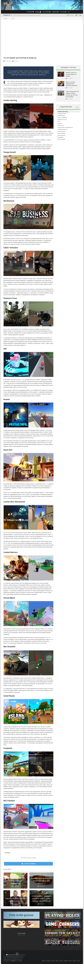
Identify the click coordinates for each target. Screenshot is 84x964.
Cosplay (74, 960)
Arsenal (60, 123)
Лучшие (29, 12)
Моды (37, 12)
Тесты (62, 12)
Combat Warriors (62, 129)
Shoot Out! (61, 125)
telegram (13, 960)
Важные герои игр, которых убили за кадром (71, 74)
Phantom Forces (62, 119)
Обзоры (61, 960)
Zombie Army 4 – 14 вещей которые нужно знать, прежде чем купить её (41, 898)
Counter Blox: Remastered (65, 127)
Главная (5, 18)
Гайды (56, 960)
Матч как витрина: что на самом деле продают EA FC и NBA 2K (31, 15)
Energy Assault (62, 113)
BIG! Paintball (61, 139)
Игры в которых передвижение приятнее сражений (71, 83)
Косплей (46, 12)
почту (20, 960)
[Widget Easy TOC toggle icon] (77, 106)
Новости (6, 15)
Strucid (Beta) (61, 131)
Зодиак (54, 12)
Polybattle (60, 137)
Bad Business (61, 115)
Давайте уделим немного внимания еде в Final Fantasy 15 (41, 881)
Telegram (71, 15)
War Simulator (61, 133)
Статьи (16, 61)
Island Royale (61, 135)
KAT (59, 121)
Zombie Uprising (63, 111)
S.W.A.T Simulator (62, 117)
